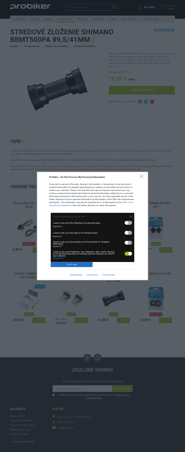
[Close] (142, 177)
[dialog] (92, 226)
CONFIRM (71, 265)
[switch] (128, 223)
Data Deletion (76, 275)
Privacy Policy (109, 275)
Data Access (92, 275)
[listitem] (92, 216)
